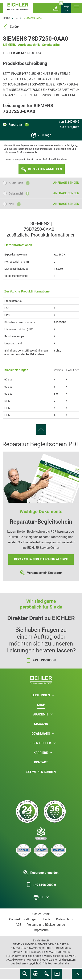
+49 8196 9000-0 (44, 660)
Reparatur (18, 124)
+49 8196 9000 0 (44, 885)
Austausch (18, 183)
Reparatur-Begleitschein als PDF (41, 559)
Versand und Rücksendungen (47, 924)
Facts (46, 919)
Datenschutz (64, 919)
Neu (14, 204)
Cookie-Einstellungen (23, 919)
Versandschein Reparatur (44, 573)
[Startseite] (18, 6)
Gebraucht (18, 193)
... (16, 17)
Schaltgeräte (51, 45)
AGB (19, 924)
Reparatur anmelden (44, 873)
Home (6, 17)
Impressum (41, 930)
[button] (56, 8)
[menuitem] (41, 429)
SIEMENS (9, 45)
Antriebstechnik (29, 45)
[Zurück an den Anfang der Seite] (41, 429)
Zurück (14, 27)
